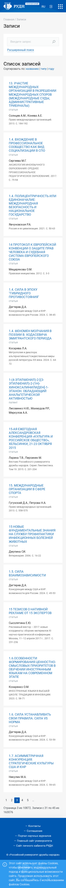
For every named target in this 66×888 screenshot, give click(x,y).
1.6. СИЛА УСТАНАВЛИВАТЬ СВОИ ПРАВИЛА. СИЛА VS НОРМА (30, 718)
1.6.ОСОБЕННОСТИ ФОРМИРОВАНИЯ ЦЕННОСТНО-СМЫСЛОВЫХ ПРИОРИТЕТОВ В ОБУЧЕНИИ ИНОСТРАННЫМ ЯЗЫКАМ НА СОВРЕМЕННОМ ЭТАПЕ (32, 668)
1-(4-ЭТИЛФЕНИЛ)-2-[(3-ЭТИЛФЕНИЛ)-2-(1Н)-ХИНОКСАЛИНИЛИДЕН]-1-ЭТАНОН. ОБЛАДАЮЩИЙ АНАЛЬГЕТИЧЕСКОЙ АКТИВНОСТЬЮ (28, 389)
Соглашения (34, 831)
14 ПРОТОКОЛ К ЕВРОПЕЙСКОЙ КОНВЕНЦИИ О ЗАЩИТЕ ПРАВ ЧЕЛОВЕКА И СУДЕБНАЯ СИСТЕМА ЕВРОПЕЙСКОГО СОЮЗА (32, 252)
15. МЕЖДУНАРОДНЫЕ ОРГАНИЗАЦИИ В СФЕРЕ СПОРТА (27, 489)
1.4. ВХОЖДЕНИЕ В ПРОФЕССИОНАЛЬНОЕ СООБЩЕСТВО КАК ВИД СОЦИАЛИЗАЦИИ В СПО (27, 145)
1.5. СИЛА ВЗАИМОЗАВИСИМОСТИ (27, 573)
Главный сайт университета (34, 840)
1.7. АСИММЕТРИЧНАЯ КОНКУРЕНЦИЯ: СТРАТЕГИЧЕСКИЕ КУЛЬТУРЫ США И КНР (31, 761)
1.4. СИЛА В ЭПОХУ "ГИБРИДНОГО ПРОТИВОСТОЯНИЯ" (24, 293)
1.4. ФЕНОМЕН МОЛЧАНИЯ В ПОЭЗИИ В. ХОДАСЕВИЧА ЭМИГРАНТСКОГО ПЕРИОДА (30, 334)
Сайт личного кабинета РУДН (34, 845)
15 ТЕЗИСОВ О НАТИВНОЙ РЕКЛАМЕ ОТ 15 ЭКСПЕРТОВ (30, 611)
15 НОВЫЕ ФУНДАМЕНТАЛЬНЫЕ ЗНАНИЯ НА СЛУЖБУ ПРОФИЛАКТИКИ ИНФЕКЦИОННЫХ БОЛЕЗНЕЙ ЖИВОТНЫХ (32, 534)
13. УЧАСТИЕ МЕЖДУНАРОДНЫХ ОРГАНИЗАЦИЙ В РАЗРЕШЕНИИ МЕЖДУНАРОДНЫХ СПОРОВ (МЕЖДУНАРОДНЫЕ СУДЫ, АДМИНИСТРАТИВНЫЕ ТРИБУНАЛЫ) (32, 94)
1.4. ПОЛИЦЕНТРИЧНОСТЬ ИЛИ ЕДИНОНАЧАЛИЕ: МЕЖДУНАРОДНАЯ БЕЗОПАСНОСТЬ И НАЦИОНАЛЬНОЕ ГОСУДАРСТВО (32, 205)
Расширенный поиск (20, 50)
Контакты (34, 826)
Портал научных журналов (34, 835)
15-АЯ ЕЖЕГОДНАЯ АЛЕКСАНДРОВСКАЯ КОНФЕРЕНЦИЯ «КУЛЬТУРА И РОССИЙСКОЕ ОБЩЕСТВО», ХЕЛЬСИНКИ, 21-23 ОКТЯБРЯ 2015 (31, 438)
